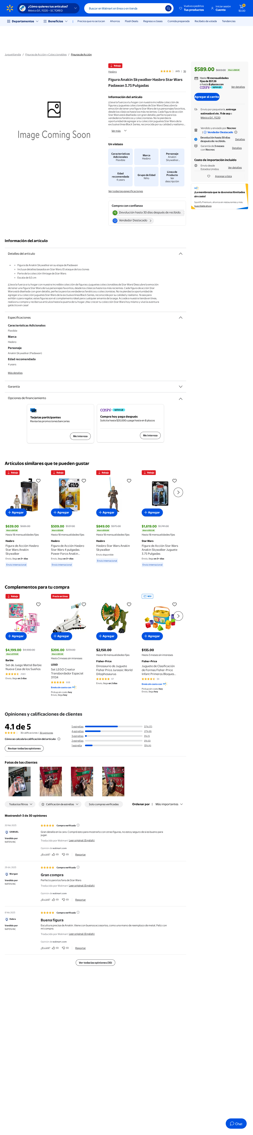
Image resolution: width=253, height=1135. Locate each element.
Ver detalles (238, 86)
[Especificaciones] (180, 317)
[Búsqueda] (168, 8)
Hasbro (112, 71)
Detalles (240, 139)
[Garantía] (180, 386)
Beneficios (55, 21)
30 (184, 71)
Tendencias (228, 21)
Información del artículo (26, 240)
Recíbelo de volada (206, 21)
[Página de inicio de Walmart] (10, 8)
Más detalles (15, 372)
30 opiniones (46, 732)
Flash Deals (131, 21)
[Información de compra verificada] (78, 825)
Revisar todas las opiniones (24, 748)
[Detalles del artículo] (180, 254)
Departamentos (23, 21)
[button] (192, 8)
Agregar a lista (223, 176)
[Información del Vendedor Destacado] (236, 132)
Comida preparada (179, 21)
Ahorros (115, 21)
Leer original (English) (82, 840)
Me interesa (80, 436)
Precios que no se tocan (91, 21)
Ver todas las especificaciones (125, 191)
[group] (173, 71)
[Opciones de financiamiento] (180, 397)
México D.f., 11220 (210, 117)
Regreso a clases (152, 21)
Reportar (80, 854)
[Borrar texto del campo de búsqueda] (159, 8)
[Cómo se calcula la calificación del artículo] (58, 738)
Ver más (116, 130)
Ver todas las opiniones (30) (95, 962)
